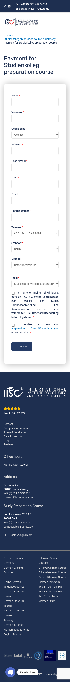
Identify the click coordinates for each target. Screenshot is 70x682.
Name (15, 95)
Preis (15, 277)
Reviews (8, 444)
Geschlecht (19, 128)
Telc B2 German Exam (51, 591)
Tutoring (8, 620)
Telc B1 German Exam (51, 586)
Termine (17, 227)
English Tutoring (13, 634)
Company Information (16, 428)
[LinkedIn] (9, 6)
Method (16, 258)
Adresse (17, 144)
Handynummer (21, 210)
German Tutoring (13, 624)
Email (15, 194)
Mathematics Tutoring (16, 629)
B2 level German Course (52, 572)
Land (15, 177)
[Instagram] (5, 6)
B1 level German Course (52, 567)
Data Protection (13, 436)
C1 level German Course (52, 577)
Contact (8, 423)
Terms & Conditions (15, 432)
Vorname (17, 112)
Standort (17, 243)
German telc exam (49, 581)
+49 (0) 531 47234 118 (34, 4)
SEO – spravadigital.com (18, 535)
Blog (6, 440)
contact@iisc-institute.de (33, 8)
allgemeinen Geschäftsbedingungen (35, 328)
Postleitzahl (19, 161)
